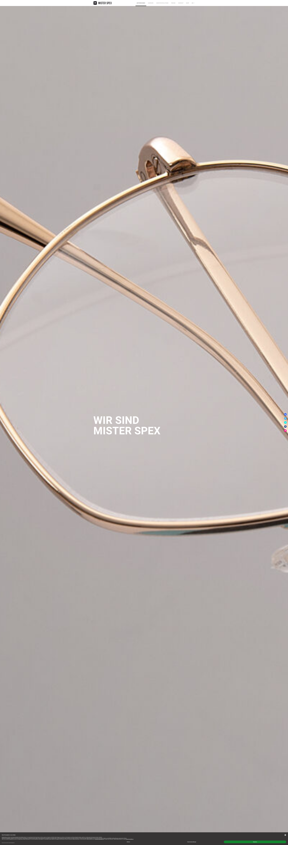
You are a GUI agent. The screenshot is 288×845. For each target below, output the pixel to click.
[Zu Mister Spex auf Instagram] (285, 430)
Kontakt (180, 3)
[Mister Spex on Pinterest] (285, 418)
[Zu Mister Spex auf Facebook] (285, 426)
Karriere (150, 3)
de (192, 3)
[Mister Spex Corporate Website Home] (102, 3)
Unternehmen (141, 3)
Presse (173, 3)
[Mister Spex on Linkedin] (285, 414)
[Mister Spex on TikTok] (285, 422)
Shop (187, 3)
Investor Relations (162, 3)
